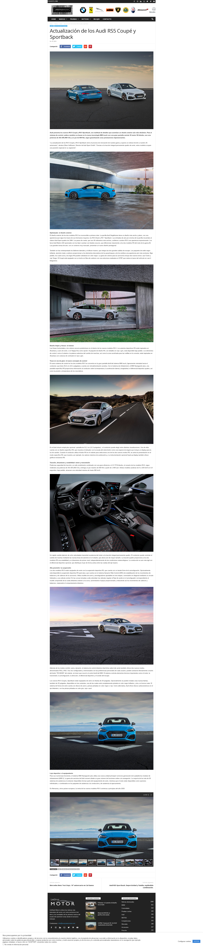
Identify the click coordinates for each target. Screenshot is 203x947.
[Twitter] (147, 1)
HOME (53, 19)
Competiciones (126, 921)
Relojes (97, 19)
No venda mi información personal (16, 944)
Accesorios (125, 927)
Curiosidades (126, 908)
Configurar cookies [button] (184, 941)
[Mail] (144, 1)
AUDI (59, 869)
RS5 (78, 869)
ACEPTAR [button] (196, 941)
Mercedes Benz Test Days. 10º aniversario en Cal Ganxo (72, 885)
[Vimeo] (150, 1)
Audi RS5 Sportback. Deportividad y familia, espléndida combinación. (131, 886)
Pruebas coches (127, 911)
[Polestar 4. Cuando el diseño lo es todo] (91, 906)
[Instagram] (137, 1)
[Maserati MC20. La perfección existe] (91, 916)
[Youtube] (154, 1)
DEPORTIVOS (72, 869)
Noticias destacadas (61, 26)
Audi (61, 24)
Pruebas (73, 19)
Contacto (107, 19)
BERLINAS (64, 869)
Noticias (85, 19)
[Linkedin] (141, 1)
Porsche (124, 930)
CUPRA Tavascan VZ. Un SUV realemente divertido (107, 924)
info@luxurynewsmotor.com (66, 923)
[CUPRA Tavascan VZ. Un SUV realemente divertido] (91, 926)
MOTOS (124, 918)
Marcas (62, 19)
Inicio (51, 24)
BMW (123, 905)
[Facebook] (134, 1)
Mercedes (125, 924)
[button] (152, 19)
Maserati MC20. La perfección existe (104, 914)
